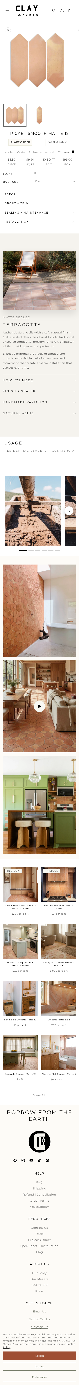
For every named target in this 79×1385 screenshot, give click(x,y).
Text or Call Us (39, 1319)
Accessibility (39, 1206)
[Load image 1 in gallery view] (15, 115)
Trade (39, 1233)
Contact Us (39, 1227)
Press (39, 1291)
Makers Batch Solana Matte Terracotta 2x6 (20, 907)
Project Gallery (39, 1240)
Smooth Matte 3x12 (59, 1019)
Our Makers (39, 1279)
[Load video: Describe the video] (39, 706)
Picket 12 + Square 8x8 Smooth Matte (20, 964)
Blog (39, 1252)
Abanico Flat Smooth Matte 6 (59, 1074)
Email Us (39, 1311)
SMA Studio (39, 1285)
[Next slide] (68, 510)
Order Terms (39, 1200)
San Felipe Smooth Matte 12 (20, 1019)
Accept (39, 1355)
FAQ (39, 1182)
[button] (7, 10)
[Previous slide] (10, 510)
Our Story (39, 1273)
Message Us (39, 1327)
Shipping (39, 1188)
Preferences (39, 1377)
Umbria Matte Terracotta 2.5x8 (58, 907)
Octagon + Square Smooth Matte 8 (58, 964)
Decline (39, 1366)
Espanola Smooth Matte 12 (20, 1074)
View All (39, 1095)
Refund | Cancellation (39, 1194)
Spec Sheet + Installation (39, 1246)
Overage (11, 182)
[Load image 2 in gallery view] (39, 115)
